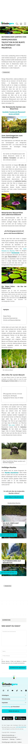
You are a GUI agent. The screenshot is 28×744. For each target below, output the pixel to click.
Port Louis (12, 425)
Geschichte (5, 112)
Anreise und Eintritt (14, 114)
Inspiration (5, 702)
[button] (14, 711)
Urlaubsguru (5, 695)
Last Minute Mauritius (13, 497)
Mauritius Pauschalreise (11, 472)
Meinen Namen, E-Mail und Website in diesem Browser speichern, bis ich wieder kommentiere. (14, 662)
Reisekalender (16, 252)
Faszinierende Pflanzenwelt (17, 112)
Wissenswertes (6, 699)
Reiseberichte (6, 72)
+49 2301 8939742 (21, 727)
